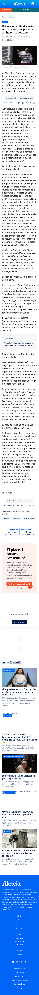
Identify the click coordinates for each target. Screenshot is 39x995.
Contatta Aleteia (19, 984)
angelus (6, 518)
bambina (7, 832)
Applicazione (19, 941)
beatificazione (9, 670)
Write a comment (20, 622)
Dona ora (5, 10)
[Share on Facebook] (19, 103)
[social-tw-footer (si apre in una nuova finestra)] (22, 962)
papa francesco (28, 518)
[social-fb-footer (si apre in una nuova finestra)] (17, 962)
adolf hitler (7, 715)
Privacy (19, 988)
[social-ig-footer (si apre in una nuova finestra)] (26, 962)
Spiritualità (19, 926)
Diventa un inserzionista (20, 980)
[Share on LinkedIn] (23, 103)
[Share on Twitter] (26, 103)
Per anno (20, 954)
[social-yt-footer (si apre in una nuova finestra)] (13, 962)
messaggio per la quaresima (13, 757)
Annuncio (19, 944)
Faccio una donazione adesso (18, 584)
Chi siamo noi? (19, 972)
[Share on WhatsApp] (34, 103)
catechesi (16, 518)
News (4, 17)
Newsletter (19, 938)
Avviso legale (19, 976)
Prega (24, 10)
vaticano (11, 17)
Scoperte (19, 929)
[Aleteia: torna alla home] (19, 4)
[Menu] (6, 4)
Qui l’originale (8, 492)
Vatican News (25, 37)
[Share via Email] (30, 103)
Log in (26, 614)
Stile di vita (19, 923)
